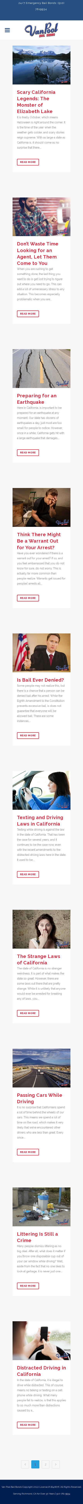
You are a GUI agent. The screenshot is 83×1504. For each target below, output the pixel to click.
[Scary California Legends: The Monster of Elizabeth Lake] (41, 65)
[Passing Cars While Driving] (41, 1068)
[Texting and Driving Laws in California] (41, 790)
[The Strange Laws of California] (41, 929)
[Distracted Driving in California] (41, 1340)
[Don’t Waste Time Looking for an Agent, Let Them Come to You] (41, 216)
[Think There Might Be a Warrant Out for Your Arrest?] (41, 507)
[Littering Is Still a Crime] (41, 1206)
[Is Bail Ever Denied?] (41, 652)
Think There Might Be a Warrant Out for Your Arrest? (39, 541)
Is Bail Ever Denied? (40, 680)
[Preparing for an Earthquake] (41, 368)
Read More (28, 162)
